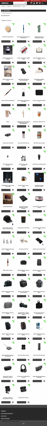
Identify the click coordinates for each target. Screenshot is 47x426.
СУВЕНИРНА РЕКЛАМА (17, 6)
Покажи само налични (7, 12)
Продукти (9, 6)
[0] (37, 3)
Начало (4, 6)
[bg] (31, 3)
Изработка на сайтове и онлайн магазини (11, 421)
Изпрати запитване (6, 41)
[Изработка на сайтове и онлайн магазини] (23, 423)
